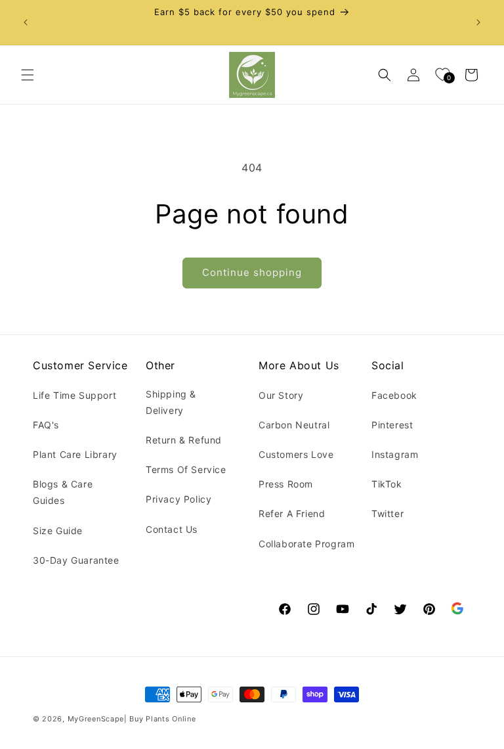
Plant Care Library (75, 454)
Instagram (394, 454)
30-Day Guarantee (76, 560)
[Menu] (27, 74)
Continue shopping (252, 272)
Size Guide (58, 530)
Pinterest (392, 424)
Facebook (394, 395)
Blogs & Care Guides (63, 492)
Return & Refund (184, 439)
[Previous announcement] (25, 22)
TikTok (386, 483)
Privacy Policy (178, 499)
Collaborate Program (306, 543)
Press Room (286, 483)
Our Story (281, 395)
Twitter (387, 513)
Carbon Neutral (294, 424)
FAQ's (46, 424)
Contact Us (172, 529)
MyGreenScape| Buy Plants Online (132, 718)
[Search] (384, 74)
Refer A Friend (292, 513)
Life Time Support (74, 395)
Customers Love (296, 454)
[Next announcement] (478, 22)
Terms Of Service (186, 469)
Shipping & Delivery (171, 402)
